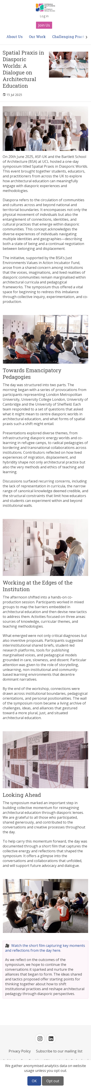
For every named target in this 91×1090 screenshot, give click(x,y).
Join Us (44, 25)
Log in (44, 16)
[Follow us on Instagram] (40, 1038)
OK (34, 1081)
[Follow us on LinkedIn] (51, 1038)
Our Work (37, 36)
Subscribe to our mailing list (59, 1051)
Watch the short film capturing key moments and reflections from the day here (45, 948)
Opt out (52, 1081)
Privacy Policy (20, 1051)
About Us (14, 36)
